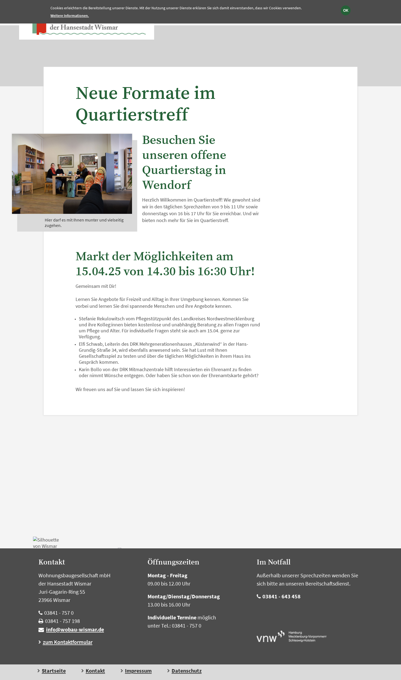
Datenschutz (187, 670)
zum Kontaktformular (67, 641)
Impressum (138, 670)
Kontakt (95, 670)
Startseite (54, 670)
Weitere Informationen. (69, 15)
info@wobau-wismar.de (75, 629)
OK (345, 10)
